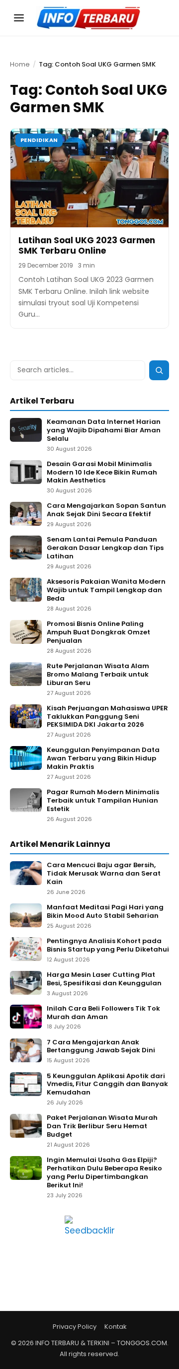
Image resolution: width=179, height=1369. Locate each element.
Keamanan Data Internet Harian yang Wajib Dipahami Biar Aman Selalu (104, 430)
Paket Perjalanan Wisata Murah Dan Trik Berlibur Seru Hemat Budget (102, 1126)
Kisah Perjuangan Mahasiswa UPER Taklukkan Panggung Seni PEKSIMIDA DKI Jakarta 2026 (107, 717)
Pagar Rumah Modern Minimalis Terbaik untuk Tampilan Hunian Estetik (103, 801)
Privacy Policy (74, 1326)
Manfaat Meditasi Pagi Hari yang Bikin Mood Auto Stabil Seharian (105, 911)
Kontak (115, 1326)
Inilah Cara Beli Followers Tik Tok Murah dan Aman (103, 1013)
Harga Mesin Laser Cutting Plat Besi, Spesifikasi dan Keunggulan (104, 979)
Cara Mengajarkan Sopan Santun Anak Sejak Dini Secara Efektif (106, 510)
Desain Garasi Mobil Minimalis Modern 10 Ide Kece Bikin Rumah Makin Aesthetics (102, 472)
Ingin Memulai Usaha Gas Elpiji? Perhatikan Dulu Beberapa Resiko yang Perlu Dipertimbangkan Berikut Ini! (104, 1173)
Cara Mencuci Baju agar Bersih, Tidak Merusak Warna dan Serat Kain (104, 874)
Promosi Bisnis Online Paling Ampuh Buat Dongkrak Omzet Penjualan (98, 632)
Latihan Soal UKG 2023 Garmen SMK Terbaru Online (86, 245)
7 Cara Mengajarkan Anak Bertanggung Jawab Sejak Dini (101, 1046)
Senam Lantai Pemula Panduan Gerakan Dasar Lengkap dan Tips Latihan (105, 548)
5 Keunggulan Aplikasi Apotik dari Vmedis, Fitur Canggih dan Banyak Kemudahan (107, 1084)
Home (20, 64)
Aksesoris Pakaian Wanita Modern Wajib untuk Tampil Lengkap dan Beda (106, 590)
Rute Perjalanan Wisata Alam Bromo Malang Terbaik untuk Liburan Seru (98, 674)
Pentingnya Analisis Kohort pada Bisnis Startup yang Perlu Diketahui (108, 945)
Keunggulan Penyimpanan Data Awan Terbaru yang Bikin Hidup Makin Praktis (103, 758)
